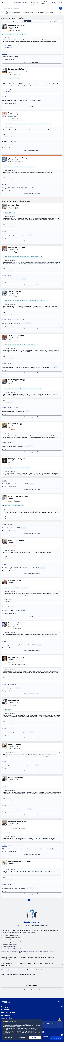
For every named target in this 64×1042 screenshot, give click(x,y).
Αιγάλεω (27, 21)
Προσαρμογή (8, 1037)
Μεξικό (44, 1023)
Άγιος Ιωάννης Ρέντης (49, 21)
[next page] (37, 900)
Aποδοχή (34, 1037)
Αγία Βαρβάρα (36, 21)
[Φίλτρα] (2, 12)
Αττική (4, 21)
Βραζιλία (49, 1025)
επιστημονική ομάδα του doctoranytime (38, 925)
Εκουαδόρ (54, 1023)
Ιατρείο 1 (4, 53)
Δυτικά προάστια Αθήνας (15, 21)
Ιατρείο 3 (16, 319)
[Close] (62, 1035)
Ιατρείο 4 (23, 319)
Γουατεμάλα (43, 1025)
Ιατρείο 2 (10, 275)
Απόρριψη (22, 1037)
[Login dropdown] (53, 2)
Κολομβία (49, 1023)
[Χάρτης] (61, 12)
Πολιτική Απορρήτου (11, 1029)
